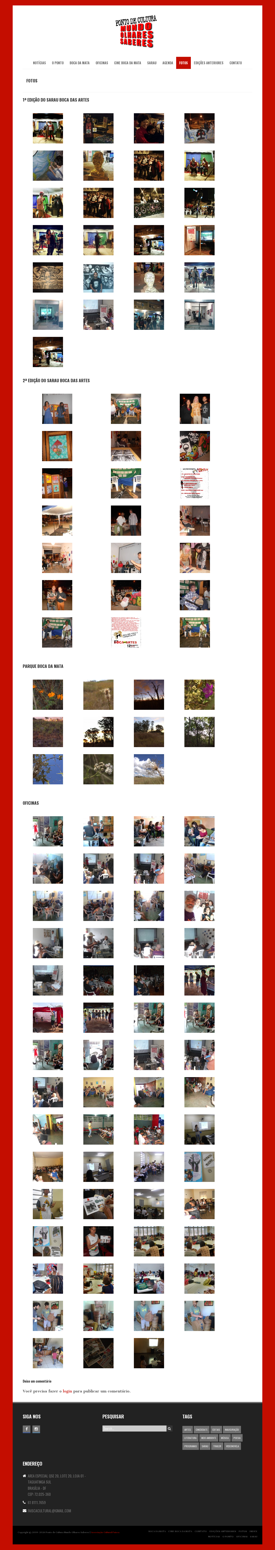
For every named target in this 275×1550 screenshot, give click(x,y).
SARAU (151, 62)
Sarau (205, 1446)
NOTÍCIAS (39, 62)
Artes (187, 1429)
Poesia (237, 1438)
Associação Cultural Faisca (105, 1532)
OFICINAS (102, 62)
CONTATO (236, 62)
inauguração (232, 1429)
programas (190, 1446)
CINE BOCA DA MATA (127, 62)
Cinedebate (202, 1429)
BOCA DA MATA (80, 62)
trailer (217, 1446)
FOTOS (243, 1531)
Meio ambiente (208, 1438)
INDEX (253, 1531)
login (67, 1391)
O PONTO (58, 62)
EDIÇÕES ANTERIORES (208, 62)
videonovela (232, 1446)
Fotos (183, 62)
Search (169, 1428)
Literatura (190, 1438)
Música (225, 1438)
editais (216, 1429)
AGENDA (167, 62)
